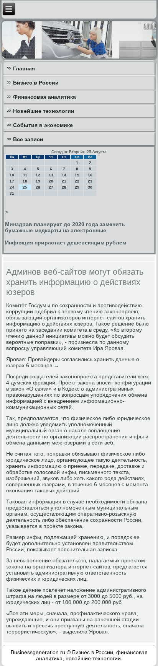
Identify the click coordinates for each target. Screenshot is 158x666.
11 (25, 175)
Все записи (28, 139)
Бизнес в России (36, 83)
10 (12, 175)
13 (51, 175)
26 (38, 187)
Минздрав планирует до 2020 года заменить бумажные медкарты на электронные (65, 227)
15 (77, 175)
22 (77, 181)
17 (12, 181)
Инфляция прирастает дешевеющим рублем (65, 242)
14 (64, 175)
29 (77, 187)
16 (90, 175)
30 (90, 187)
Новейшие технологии (43, 111)
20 (51, 181)
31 (12, 193)
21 (64, 181)
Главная (24, 68)
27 (51, 187)
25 (25, 187)
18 (25, 181)
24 (12, 187)
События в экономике (43, 125)
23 (90, 181)
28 (64, 187)
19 (38, 181)
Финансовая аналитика (44, 97)
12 (38, 175)
